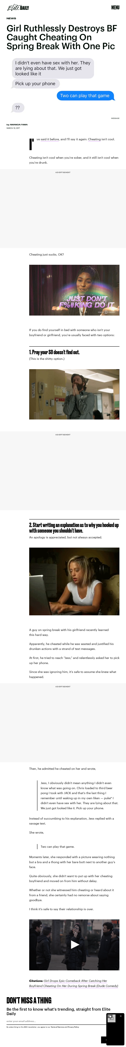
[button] (74, 944)
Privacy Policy (73, 1027)
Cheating (94, 139)
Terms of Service (57, 1027)
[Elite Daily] (18, 7)
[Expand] (110, 1016)
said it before (50, 139)
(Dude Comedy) (107, 986)
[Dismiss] (120, 1016)
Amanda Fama (19, 125)
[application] (74, 944)
